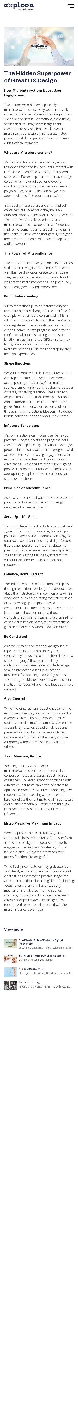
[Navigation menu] (71, 6)
